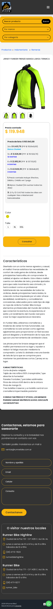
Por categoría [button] (11, 37)
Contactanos (14, 512)
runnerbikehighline (14, 557)
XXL (21, 227)
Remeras (35, 49)
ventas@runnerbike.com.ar (18, 449)
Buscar (46, 21)
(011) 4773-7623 (13, 552)
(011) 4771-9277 (13, 582)
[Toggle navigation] (48, 7)
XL (15, 227)
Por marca (9, 29)
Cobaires (17, 606)
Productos (6, 49)
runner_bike (11, 587)
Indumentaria (20, 49)
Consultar (27, 241)
